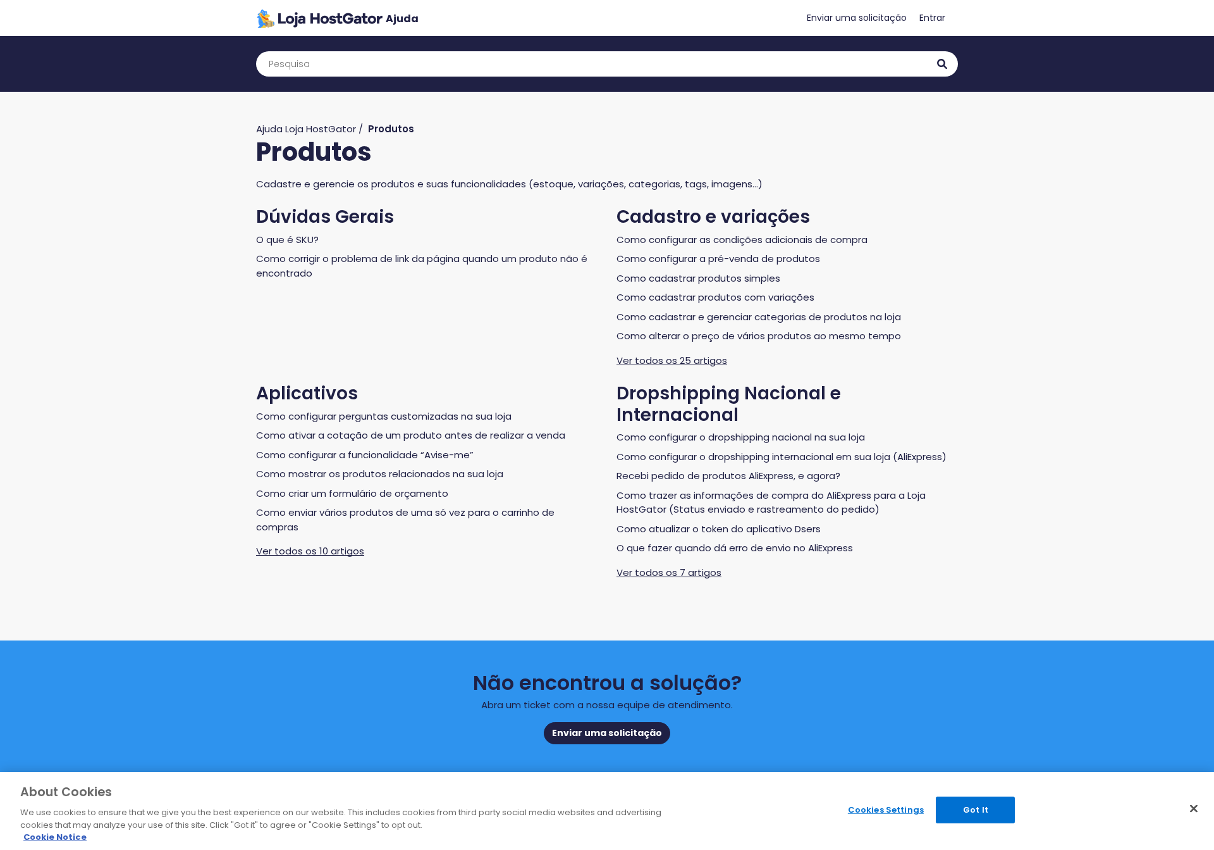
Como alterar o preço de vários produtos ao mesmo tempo (758, 335)
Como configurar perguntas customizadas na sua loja (384, 416)
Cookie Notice (55, 837)
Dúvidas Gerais (325, 216)
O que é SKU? (287, 239)
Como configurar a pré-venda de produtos (718, 258)
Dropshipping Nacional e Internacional (728, 404)
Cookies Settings (886, 810)
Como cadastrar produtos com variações (715, 297)
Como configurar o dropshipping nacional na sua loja (740, 437)
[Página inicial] (337, 18)
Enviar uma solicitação (857, 17)
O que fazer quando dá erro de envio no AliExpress (734, 547)
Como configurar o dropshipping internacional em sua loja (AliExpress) (781, 456)
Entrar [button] (932, 17)
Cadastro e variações (713, 216)
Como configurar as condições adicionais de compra (742, 239)
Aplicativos (307, 393)
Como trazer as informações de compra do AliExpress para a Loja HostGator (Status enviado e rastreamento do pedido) (771, 502)
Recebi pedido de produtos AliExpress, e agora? (728, 475)
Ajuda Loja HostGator (306, 128)
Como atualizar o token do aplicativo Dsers (718, 528)
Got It (975, 810)
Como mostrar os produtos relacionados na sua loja (379, 473)
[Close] (1194, 809)
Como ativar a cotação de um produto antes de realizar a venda (410, 435)
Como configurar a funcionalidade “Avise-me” (365, 454)
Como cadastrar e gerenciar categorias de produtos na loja (758, 316)
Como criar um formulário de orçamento (352, 493)
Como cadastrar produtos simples (698, 278)
